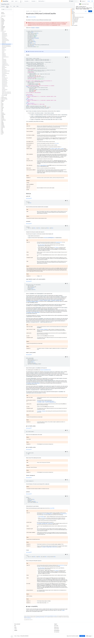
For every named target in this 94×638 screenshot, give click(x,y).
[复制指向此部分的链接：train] (30, 550)
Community (33, 1)
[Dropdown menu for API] (22, 1)
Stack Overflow (56, 628)
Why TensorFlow (41, 1)
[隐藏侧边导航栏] (12, 636)
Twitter (15, 628)
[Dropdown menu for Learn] (18, 1)
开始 (90, 11)
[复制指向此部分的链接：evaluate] (31, 221)
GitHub (88, 1)
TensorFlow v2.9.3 (5, 4)
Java (14, 6)
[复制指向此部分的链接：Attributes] (31, 180)
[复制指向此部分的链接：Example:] (30, 55)
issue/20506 (52, 508)
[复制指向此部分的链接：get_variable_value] (37, 447)
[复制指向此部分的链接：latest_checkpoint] (36, 475)
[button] (6, 17)
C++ (11, 6)
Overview (2, 6)
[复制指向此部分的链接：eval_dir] (31, 196)
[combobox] (74, 1)
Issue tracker (56, 625)
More (17, 6)
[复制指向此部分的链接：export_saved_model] (37, 352)
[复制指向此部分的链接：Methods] (32, 193)
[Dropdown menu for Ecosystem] (29, 1)
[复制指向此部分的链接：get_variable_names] (37, 426)
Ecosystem (26, 1)
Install (12, 1)
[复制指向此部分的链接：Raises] (30, 175)
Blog (15, 625)
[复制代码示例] (67, 30)
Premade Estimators (59, 242)
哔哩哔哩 (15, 630)
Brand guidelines (56, 630)
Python (7, 6)
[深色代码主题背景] (65, 30)
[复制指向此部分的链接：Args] (29, 124)
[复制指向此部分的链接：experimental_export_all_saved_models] (46, 279)
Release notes (56, 627)
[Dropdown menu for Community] (36, 1)
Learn (16, 1)
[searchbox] (6, 9)
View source (28, 198)
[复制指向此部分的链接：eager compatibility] (39, 606)
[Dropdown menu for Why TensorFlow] (45, 1)
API (20, 1)
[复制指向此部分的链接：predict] (31, 491)
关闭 (85, 11)
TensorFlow (27, 11)
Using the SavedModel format (45, 369)
